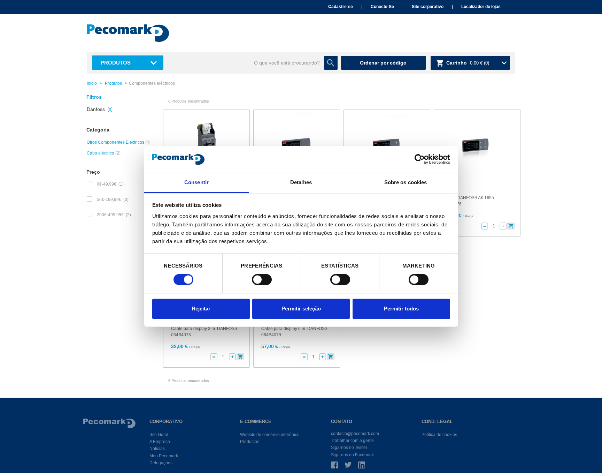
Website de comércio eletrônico (270, 434)
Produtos (116, 63)
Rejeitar (201, 308)
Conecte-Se (382, 6)
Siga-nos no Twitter (349, 447)
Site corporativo (427, 6)
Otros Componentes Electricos (115, 142)
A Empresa (159, 441)
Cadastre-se (340, 6)
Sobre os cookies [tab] (405, 182)
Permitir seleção (301, 308)
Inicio (92, 83)
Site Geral (158, 434)
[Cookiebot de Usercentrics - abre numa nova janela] (419, 159)
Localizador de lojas (481, 6)
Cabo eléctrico (100, 153)
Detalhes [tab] (301, 182)
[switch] (262, 279)
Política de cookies (439, 434)
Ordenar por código (383, 63)
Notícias (157, 448)
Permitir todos (401, 308)
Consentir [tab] (196, 182)
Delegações (160, 462)
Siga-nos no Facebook (352, 454)
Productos (249, 441)
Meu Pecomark (163, 455)
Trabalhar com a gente (352, 440)
